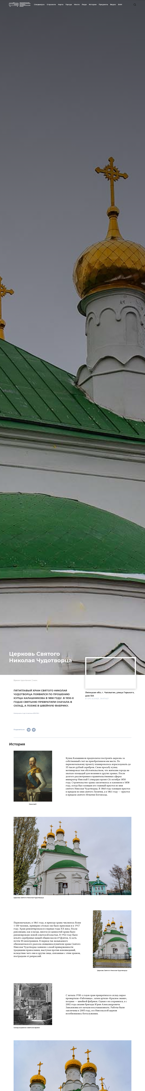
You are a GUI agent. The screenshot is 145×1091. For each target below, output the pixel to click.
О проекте (51, 4)
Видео (113, 4)
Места (77, 4)
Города (69, 4)
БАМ (120, 4)
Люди (84, 4)
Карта (60, 4)
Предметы (103, 4)
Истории (93, 4)
